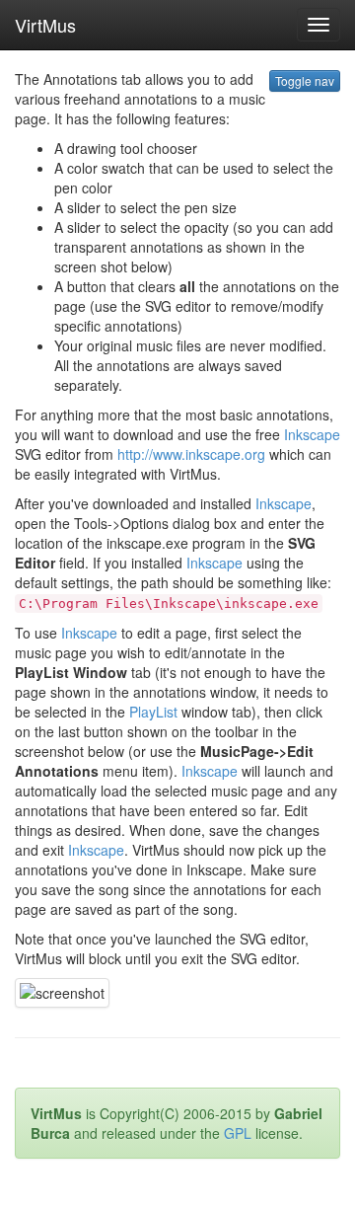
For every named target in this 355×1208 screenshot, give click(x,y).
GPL (237, 1133)
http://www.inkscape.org (191, 454)
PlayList (153, 711)
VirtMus (45, 25)
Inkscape (312, 434)
